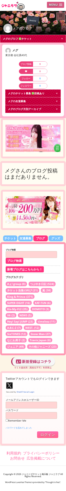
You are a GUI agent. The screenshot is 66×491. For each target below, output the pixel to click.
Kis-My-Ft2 (17, 309)
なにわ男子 (16, 340)
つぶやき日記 (42, 284)
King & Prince (20, 296)
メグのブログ (22, 28)
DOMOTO (40, 309)
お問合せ (17, 458)
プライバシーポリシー (41, 453)
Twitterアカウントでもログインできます (32, 379)
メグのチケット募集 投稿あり (26, 93)
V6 (11, 315)
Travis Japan (40, 340)
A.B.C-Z (14, 328)
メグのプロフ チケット (17, 38)
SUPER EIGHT (18, 303)
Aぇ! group (16, 284)
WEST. (32, 328)
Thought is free (53, 482)
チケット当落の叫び (22, 290)
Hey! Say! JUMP (20, 321)
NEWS (25, 315)
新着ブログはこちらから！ (24, 269)
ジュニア (15, 346)
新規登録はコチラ (36, 361)
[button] (55, 5)
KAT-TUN (43, 303)
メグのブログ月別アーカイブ (24, 109)
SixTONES (16, 334)
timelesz (46, 321)
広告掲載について (41, 458)
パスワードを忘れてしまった (19, 427)
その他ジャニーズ (42, 346)
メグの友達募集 (17, 101)
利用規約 (13, 453)
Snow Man (41, 334)
